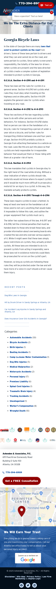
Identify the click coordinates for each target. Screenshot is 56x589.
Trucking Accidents (19, 396)
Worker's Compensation (21, 406)
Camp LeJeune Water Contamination (28, 357)
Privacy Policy (34, 576)
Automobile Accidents (21, 337)
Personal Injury (17, 376)
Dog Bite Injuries (18, 362)
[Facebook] (21, 585)
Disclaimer (10, 576)
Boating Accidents (19, 352)
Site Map (21, 576)
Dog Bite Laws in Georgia (16, 295)
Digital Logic (34, 578)
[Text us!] (46, 5)
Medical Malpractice (20, 367)
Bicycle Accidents (18, 342)
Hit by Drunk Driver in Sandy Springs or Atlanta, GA (27, 302)
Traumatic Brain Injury (21, 391)
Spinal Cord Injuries (20, 386)
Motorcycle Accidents (20, 371)
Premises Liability (19, 381)
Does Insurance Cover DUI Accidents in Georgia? (26, 318)
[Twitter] (28, 585)
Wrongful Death (17, 411)
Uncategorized (17, 401)
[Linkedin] (34, 585)
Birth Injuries (16, 347)
